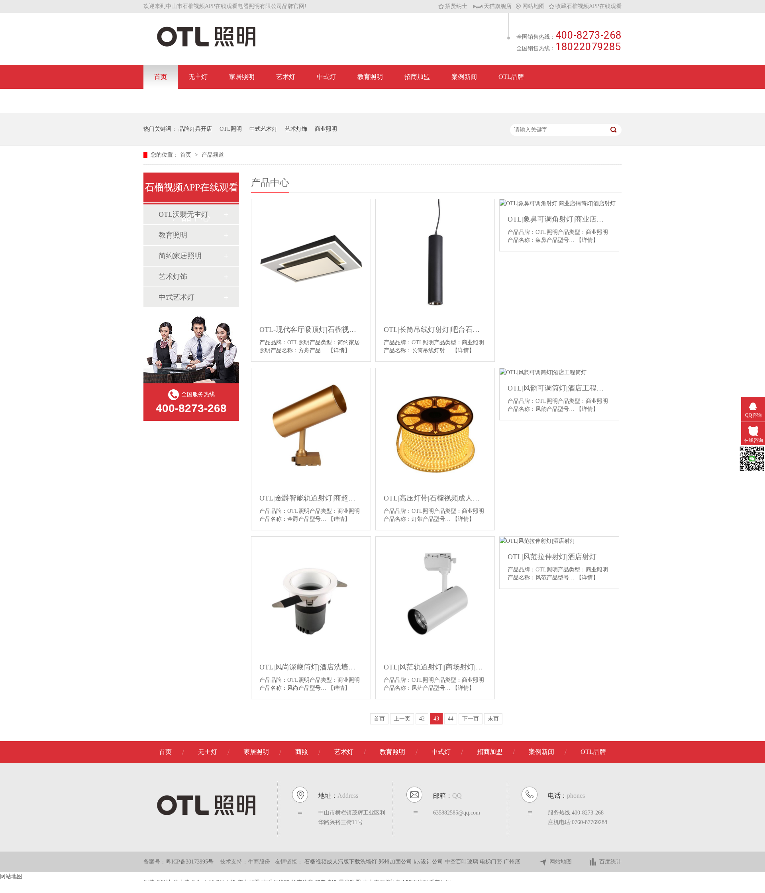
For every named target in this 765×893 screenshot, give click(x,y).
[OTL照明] (206, 46)
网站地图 (533, 6)
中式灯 (326, 76)
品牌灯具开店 (195, 129)
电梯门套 (492, 862)
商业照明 (326, 129)
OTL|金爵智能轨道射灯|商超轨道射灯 (311, 498)
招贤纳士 (456, 6)
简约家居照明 (180, 256)
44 (450, 719)
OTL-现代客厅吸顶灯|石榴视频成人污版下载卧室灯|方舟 (311, 330)
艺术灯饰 (296, 129)
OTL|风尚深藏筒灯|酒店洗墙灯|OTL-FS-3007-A (311, 667)
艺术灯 (285, 76)
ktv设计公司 (429, 862)
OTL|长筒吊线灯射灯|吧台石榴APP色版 (435, 330)
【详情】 (339, 350)
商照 (301, 751)
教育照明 (370, 76)
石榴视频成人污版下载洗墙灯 (341, 862)
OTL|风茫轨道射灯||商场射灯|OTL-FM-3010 (435, 667)
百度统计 (610, 862)
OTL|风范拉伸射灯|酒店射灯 (552, 557)
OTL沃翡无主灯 (183, 214)
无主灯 (198, 76)
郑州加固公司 (396, 862)
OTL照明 (231, 129)
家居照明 (242, 76)
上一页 (402, 719)
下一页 (470, 719)
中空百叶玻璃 (462, 862)
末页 (493, 719)
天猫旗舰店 (498, 6)
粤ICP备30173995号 (190, 862)
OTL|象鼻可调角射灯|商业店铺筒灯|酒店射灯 (559, 219)
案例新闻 (464, 76)
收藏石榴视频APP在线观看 (588, 6)
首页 (160, 76)
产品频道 (213, 155)
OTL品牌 (511, 76)
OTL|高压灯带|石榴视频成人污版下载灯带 (435, 498)
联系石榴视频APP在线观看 (192, 100)
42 (422, 719)
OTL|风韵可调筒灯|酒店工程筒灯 (559, 388)
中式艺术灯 (263, 129)
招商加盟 (417, 76)
